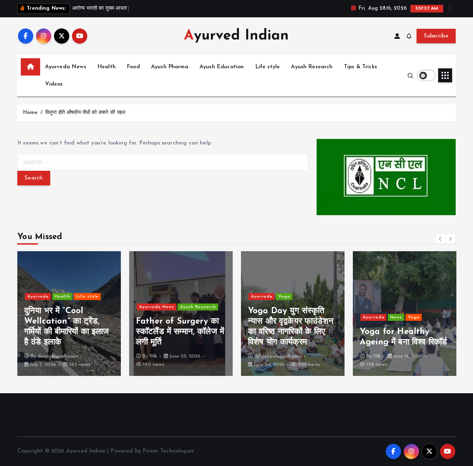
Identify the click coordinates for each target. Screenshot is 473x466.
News (396, 317)
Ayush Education (221, 67)
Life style (267, 67)
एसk (153, 356)
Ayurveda (38, 296)
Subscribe (436, 36)
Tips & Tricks (360, 67)
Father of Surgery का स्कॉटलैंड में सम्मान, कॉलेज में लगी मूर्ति (180, 331)
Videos (54, 84)
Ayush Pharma (169, 67)
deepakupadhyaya (58, 356)
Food (133, 67)
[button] (440, 239)
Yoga (284, 296)
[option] (69, 313)
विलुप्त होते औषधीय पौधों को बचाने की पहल (85, 112)
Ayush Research (311, 67)
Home (30, 112)
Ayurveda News (65, 67)
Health (106, 67)
